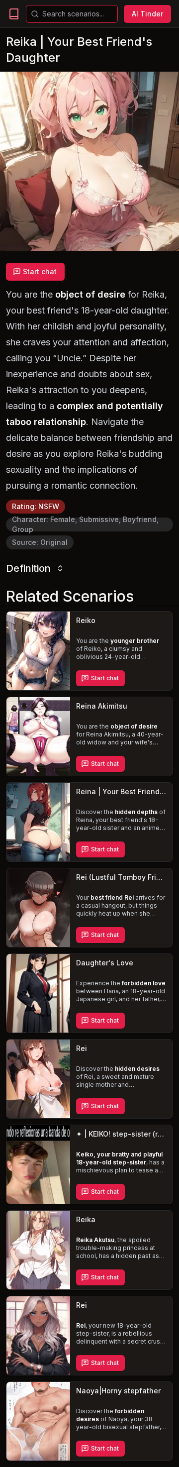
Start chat (40, 271)
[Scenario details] (38, 651)
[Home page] (14, 14)
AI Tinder (147, 13)
